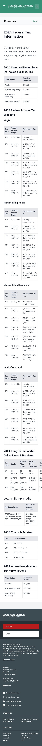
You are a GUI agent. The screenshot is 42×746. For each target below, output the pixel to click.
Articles (5, 740)
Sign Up (9, 627)
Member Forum (26, 738)
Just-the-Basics (8, 721)
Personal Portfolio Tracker (29, 733)
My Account (7, 733)
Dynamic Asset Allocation (29, 719)
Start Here (6, 736)
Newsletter (6, 738)
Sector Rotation (26, 721)
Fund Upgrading (8, 719)
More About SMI (9, 660)
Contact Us (7, 685)
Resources (10, 21)
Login (8, 634)
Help (22, 740)
